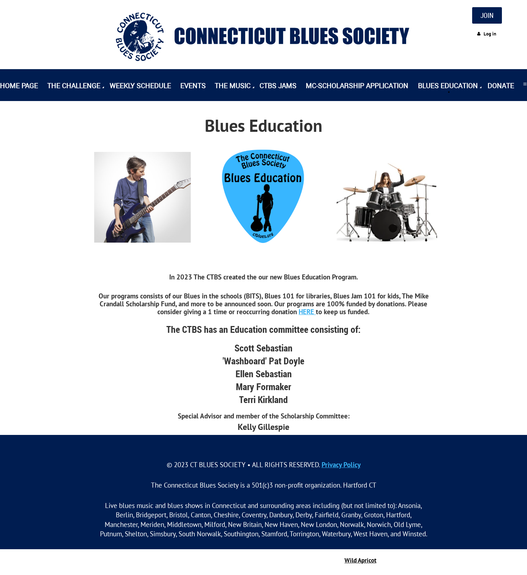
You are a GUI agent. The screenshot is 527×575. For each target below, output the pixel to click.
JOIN (487, 15)
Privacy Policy (341, 464)
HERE (307, 311)
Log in (490, 34)
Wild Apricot (360, 560)
